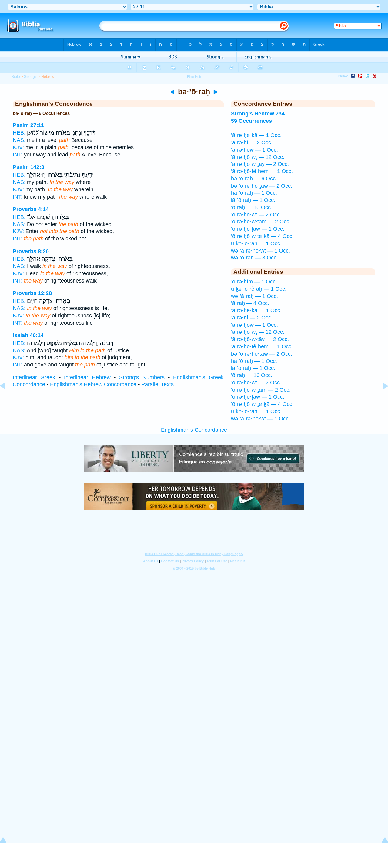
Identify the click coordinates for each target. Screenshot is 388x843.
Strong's (30, 77)
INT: (17, 155)
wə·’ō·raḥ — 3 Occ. (254, 258)
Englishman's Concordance (194, 430)
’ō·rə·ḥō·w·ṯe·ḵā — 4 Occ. (262, 236)
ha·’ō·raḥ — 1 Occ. (254, 193)
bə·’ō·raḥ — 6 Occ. (254, 179)
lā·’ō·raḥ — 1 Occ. (253, 200)
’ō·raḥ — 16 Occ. (251, 207)
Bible (16, 77)
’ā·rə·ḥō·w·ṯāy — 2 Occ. (260, 164)
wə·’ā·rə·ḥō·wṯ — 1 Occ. (260, 251)
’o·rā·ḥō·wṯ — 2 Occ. (256, 215)
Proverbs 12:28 (32, 293)
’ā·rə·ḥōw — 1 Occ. (254, 150)
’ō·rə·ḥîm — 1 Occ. (254, 282)
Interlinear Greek (34, 377)
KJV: (18, 147)
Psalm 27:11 (28, 125)
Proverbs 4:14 (31, 209)
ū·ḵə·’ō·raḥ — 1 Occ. (256, 243)
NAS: (19, 140)
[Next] (380, 399)
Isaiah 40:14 (28, 335)
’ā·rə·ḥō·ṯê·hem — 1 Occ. (262, 171)
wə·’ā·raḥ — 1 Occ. (254, 296)
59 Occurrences (251, 121)
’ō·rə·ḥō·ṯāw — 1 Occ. (257, 229)
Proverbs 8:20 (31, 251)
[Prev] (7, 399)
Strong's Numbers (141, 377)
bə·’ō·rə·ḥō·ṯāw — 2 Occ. (261, 186)
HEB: (19, 133)
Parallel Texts (157, 384)
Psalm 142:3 (28, 167)
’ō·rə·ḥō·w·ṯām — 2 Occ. (261, 222)
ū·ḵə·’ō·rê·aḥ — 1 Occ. (258, 289)
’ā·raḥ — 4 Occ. (250, 303)
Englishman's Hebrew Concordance (93, 384)
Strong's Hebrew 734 (258, 114)
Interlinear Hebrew (87, 377)
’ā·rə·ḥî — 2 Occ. (252, 142)
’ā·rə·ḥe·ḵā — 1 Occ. (256, 135)
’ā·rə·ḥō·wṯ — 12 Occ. (257, 157)
